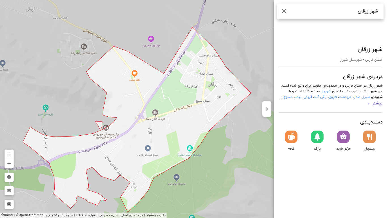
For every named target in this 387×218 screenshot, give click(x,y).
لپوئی (307, 97)
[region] (193, 109)
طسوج (288, 97)
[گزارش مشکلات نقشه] (9, 177)
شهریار (326, 91)
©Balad (7, 215)
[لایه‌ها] (9, 190)
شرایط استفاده (85, 215)
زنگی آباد (320, 97)
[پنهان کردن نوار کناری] (266, 109)
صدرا (357, 97)
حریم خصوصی (108, 215)
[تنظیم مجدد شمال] (9, 140)
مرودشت (345, 97)
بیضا (298, 97)
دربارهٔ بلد (67, 215)
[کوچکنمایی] (9, 163)
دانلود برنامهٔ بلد (155, 215)
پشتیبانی (52, 215)
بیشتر (377, 103)
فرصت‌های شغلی (132, 215)
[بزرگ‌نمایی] (9, 154)
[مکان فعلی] (9, 204)
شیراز (366, 97)
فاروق (333, 97)
